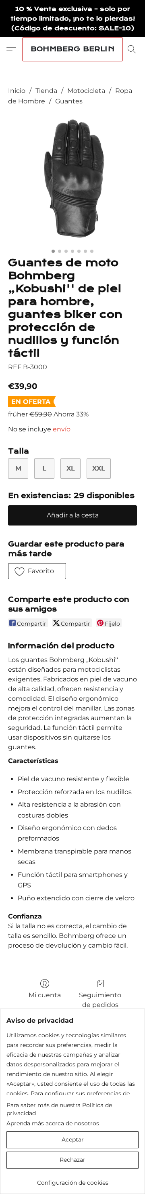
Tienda (46, 91)
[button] (72, 49)
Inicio (16, 91)
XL (70, 468)
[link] (72, 1180)
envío (61, 429)
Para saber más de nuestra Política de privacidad (59, 1109)
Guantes (69, 101)
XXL (98, 468)
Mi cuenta (45, 995)
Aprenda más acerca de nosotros (52, 1123)
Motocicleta (86, 91)
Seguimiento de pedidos (100, 1000)
